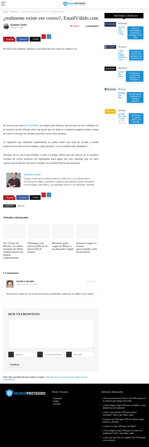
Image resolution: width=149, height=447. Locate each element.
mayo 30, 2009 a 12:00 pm (27, 284)
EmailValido (32, 125)
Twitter (55, 401)
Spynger (122, 110)
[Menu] (3, 4)
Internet (13, 11)
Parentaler (122, 23)
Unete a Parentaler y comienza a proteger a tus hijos (135, 32)
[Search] (144, 4)
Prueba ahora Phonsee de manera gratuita (135, 97)
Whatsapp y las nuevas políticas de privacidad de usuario (38, 247)
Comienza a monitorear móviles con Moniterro (134, 76)
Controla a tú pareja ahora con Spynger (136, 118)
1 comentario (92, 26)
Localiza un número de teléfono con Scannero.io (136, 55)
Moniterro (122, 68)
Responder (90, 281)
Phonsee (122, 89)
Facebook (57, 398)
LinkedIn (56, 404)
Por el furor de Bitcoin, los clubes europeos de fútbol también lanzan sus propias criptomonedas (13, 250)
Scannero (122, 47)
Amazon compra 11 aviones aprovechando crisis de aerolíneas (86, 247)
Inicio (5, 11)
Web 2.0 (21, 206)
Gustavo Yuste (18, 25)
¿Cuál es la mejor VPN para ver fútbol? (119, 426)
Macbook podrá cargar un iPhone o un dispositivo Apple (63, 246)
